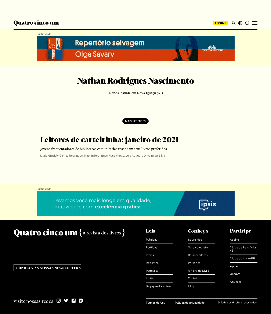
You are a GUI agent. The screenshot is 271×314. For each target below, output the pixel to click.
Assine (220, 23)
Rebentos (152, 262)
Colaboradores (198, 255)
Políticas (152, 239)
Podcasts (152, 270)
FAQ (191, 286)
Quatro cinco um (36, 23)
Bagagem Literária (158, 286)
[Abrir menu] (254, 23)
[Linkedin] (81, 301)
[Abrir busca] (247, 23)
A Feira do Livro (198, 270)
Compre (235, 273)
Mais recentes (135, 121)
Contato (193, 278)
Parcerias (194, 262)
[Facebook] (73, 301)
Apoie (234, 266)
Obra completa (198, 247)
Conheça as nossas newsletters (48, 268)
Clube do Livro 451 (242, 258)
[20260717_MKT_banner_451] (136, 49)
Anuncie (235, 281)
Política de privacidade (190, 302)
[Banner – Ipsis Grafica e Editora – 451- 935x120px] (136, 204)
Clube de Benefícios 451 (243, 249)
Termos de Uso (155, 302)
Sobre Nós (195, 239)
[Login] (233, 23)
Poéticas (151, 247)
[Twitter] (66, 301)
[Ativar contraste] (240, 23)
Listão (150, 278)
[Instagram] (59, 301)
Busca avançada (23, 7)
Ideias (150, 255)
